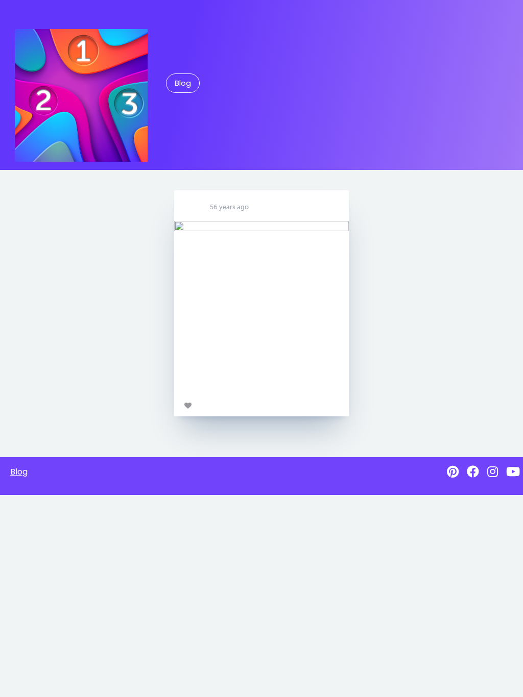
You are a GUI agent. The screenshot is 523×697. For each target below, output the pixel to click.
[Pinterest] (453, 471)
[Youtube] (513, 471)
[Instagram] (492, 471)
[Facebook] (473, 471)
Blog (183, 83)
